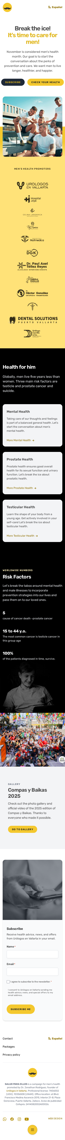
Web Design (55, 1118)
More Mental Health (19, 440)
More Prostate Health (20, 488)
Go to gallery (22, 829)
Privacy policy (11, 1055)
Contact (8, 1038)
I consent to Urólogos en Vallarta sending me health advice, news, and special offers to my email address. (30, 992)
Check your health (45, 82)
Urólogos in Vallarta (16, 1091)
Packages (9, 1047)
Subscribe (13, 82)
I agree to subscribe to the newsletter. (31, 982)
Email (11, 964)
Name (11, 946)
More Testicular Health (21, 536)
